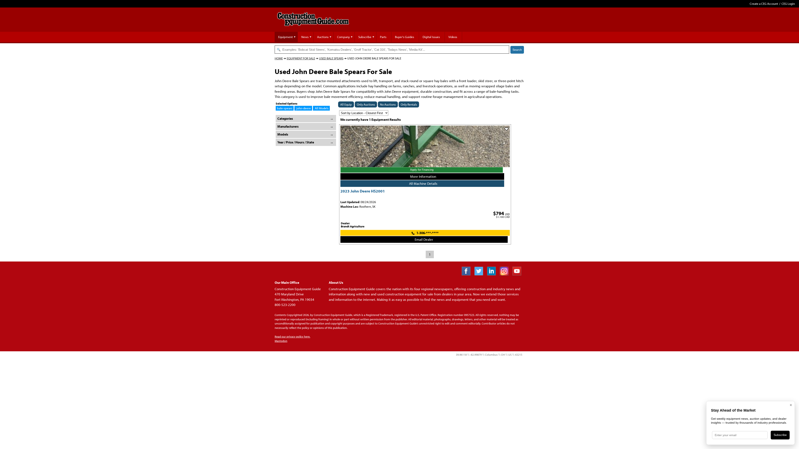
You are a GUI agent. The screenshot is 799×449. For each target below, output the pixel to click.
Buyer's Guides (404, 37)
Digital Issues (431, 37)
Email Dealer (424, 239)
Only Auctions (366, 104)
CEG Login (788, 4)
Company (343, 37)
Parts (383, 37)
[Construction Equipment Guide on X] (480, 274)
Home (279, 58)
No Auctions (388, 104)
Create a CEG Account (764, 4)
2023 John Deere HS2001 (362, 191)
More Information (423, 176)
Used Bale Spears (331, 58)
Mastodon (281, 341)
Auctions (323, 37)
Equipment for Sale (301, 58)
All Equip (346, 104)
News (305, 37)
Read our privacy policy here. (292, 336)
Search (517, 49)
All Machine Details (423, 183)
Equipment (285, 37)
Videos (452, 37)
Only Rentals (409, 104)
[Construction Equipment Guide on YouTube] (518, 274)
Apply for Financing (421, 169)
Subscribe (364, 37)
